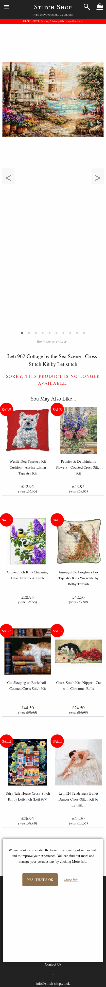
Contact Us (53, 964)
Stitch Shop (53, 6)
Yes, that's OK (40, 879)
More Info (71, 880)
